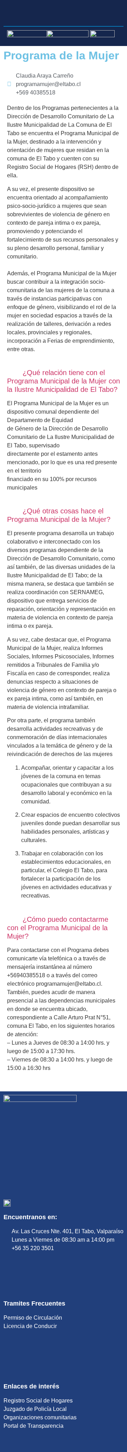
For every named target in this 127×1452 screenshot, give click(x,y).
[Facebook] (8, 1274)
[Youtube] (22, 1274)
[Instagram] (36, 1274)
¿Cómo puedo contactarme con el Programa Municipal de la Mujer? (57, 927)
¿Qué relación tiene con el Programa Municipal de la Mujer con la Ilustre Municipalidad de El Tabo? (63, 381)
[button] (63, 381)
